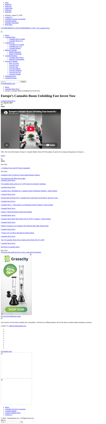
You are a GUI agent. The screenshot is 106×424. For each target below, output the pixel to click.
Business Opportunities (16, 59)
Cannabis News (10, 37)
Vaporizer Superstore (12, 23)
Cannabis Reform (15, 48)
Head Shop (8, 24)
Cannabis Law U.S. (15, 46)
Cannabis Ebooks (10, 21)
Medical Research (15, 52)
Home (7, 35)
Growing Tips (13, 67)
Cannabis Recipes (11, 78)
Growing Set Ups (15, 72)
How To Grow (14, 63)
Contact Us (8, 17)
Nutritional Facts (10, 76)
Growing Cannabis (11, 61)
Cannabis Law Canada (16, 44)
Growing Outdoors (15, 70)
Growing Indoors (14, 69)
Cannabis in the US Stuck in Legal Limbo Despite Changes (20, 175)
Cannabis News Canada (17, 39)
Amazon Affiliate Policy (13, 413)
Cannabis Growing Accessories (15, 19)
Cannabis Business (11, 56)
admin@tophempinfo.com (17, 326)
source (3, 155)
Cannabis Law (9, 43)
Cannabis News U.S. (16, 41)
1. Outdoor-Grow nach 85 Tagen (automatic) (15, 168)
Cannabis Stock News (16, 57)
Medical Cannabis (11, 50)
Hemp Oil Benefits (15, 54)
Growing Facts (14, 65)
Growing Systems (15, 74)
